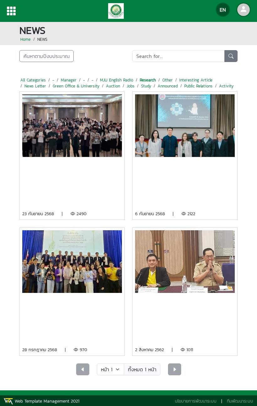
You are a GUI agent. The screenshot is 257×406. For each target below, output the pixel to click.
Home (25, 39)
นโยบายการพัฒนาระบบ (196, 401)
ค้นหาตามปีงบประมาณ (47, 56)
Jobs (130, 86)
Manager (68, 80)
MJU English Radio (116, 80)
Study (146, 86)
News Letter (35, 86)
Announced (168, 86)
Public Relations (198, 86)
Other (167, 80)
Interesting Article (195, 80)
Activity (226, 86)
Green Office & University (76, 86)
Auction (113, 86)
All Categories (33, 80)
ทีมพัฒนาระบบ (240, 401)
